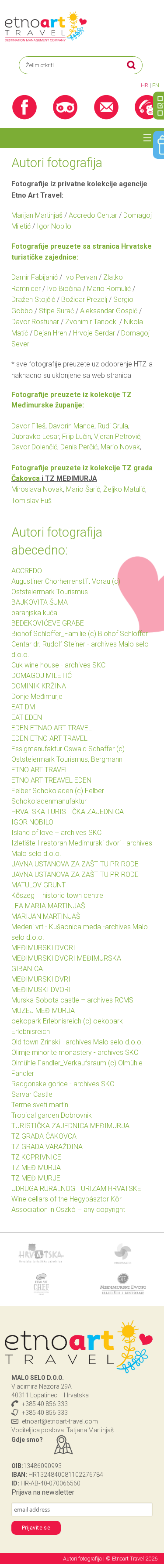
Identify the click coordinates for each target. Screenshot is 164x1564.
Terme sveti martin (39, 1105)
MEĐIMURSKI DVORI (43, 948)
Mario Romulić (109, 288)
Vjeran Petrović (117, 436)
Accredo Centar (93, 215)
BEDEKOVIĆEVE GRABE (47, 623)
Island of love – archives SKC (56, 832)
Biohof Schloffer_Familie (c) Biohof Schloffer (79, 634)
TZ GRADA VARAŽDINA (47, 1147)
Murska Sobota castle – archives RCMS (72, 1000)
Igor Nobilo (54, 226)
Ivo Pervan (80, 277)
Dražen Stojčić (33, 299)
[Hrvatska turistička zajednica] (41, 1252)
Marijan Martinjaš (37, 215)
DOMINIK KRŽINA (38, 686)
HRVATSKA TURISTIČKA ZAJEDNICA (67, 812)
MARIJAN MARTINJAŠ (45, 916)
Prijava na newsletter (42, 1492)
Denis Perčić (79, 447)
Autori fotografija (83, 1558)
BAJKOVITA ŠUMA (39, 602)
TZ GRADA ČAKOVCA (44, 1136)
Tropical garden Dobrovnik (51, 1115)
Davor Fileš (28, 426)
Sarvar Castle (31, 1094)
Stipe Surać (56, 311)
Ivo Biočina (64, 288)
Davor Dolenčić (34, 447)
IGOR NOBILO (32, 822)
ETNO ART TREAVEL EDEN (51, 780)
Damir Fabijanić (34, 277)
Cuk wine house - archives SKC (58, 665)
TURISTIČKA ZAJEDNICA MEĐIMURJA (70, 1126)
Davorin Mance (71, 426)
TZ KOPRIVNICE (36, 1157)
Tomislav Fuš (31, 500)
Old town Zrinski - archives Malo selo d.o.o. (77, 1042)
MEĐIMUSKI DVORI (41, 990)
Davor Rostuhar (35, 322)
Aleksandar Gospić (108, 311)
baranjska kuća (34, 613)
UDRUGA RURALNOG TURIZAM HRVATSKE (76, 1188)
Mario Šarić (83, 489)
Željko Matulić (124, 489)
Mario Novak (120, 447)
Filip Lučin (76, 436)
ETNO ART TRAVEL (40, 770)
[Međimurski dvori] (123, 1284)
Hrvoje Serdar (94, 333)
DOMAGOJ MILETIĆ (41, 675)
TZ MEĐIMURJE (35, 1178)
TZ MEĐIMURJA (36, 1168)
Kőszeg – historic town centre (57, 895)
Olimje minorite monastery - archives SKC (74, 1052)
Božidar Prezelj (84, 299)
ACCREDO (26, 571)
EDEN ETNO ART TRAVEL (49, 738)
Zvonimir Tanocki (91, 322)
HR (144, 85)
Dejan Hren (50, 333)
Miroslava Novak (37, 489)
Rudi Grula (113, 426)
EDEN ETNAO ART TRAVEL (51, 728)
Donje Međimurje (37, 696)
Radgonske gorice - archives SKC (62, 1084)
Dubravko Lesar (35, 436)
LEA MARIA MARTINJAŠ (48, 906)
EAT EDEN (26, 717)
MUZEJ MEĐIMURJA (43, 1010)
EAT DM (23, 707)
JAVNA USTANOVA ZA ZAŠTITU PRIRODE (75, 864)
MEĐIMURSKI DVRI (40, 979)
